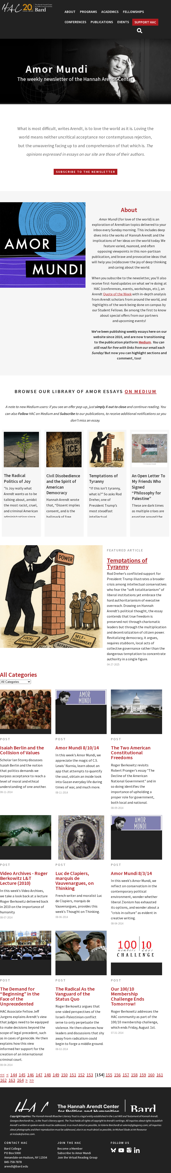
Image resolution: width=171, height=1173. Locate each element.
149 (56, 1074)
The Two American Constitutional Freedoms (131, 752)
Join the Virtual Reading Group (77, 1157)
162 (3, 1080)
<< (2, 1074)
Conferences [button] (75, 22)
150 (64, 1074)
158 (134, 1074)
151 (72, 1074)
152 (81, 1074)
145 (22, 1074)
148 (47, 1074)
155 (109, 1074)
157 (125, 1074)
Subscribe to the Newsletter (85, 172)
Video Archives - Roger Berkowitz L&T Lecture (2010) (24, 878)
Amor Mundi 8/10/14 (77, 747)
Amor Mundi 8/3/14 (131, 873)
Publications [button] (102, 22)
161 (159, 1074)
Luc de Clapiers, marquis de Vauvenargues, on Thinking (74, 881)
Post (5, 739)
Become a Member (70, 1148)
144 (13, 1074)
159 (142, 1074)
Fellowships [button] (133, 12)
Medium (145, 342)
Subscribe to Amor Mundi (74, 1153)
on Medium (141, 391)
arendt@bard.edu (16, 1166)
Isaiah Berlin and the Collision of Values (22, 750)
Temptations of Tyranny (127, 563)
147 (39, 1074)
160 (151, 1074)
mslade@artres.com (23, 1134)
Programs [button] (88, 12)
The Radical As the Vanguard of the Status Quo (75, 993)
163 (11, 1080)
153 (89, 1074)
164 (20, 1080)
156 (117, 1074)
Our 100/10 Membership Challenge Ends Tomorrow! (127, 996)
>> (31, 1080)
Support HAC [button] (145, 22)
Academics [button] (109, 12)
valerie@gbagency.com (135, 1125)
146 (30, 1074)
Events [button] (123, 22)
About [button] (70, 12)
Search (141, 32)
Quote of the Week (117, 294)
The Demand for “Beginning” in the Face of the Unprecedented (19, 996)
